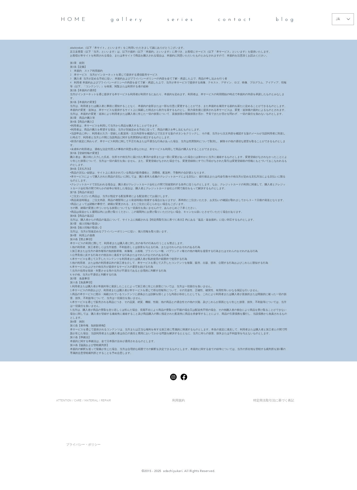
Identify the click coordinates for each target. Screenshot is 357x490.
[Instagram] (173, 377)
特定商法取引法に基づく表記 (273, 400)
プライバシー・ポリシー (83, 445)
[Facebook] (184, 377)
